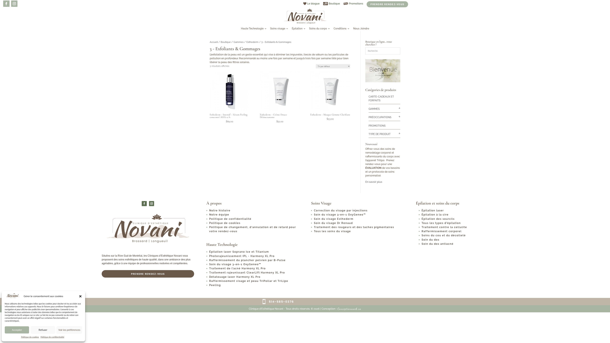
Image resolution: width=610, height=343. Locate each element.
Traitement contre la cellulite (444, 227)
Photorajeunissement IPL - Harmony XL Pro (242, 256)
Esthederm (252, 42)
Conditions (340, 28)
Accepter (17, 330)
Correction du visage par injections (341, 210)
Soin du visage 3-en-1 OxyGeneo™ (235, 264)
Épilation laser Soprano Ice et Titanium (239, 251)
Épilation (297, 28)
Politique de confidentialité (52, 337)
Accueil (214, 42)
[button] (80, 296)
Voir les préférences (69, 330)
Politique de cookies (30, 337)
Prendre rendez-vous (148, 273)
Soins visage (277, 28)
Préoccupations (380, 117)
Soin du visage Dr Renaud (333, 223)
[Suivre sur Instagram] (14, 3)
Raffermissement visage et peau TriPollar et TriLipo (248, 280)
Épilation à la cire (435, 214)
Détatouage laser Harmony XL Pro (235, 276)
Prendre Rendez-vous (387, 4)
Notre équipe (219, 214)
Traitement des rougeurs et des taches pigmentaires (354, 227)
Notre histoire (219, 210)
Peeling (215, 285)
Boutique (334, 3)
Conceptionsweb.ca (349, 308)
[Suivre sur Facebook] (6, 3)
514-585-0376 (281, 302)
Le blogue (313, 3)
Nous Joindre (361, 28)
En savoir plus (373, 181)
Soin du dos (430, 239)
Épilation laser (433, 210)
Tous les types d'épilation (441, 223)
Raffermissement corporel (442, 231)
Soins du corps (318, 28)
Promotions (356, 3)
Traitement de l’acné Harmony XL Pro (237, 268)
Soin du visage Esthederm (333, 218)
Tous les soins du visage (332, 231)
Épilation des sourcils (438, 218)
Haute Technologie (252, 28)
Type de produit (380, 134)
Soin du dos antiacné (438, 243)
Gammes (239, 42)
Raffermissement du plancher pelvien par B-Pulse (247, 260)
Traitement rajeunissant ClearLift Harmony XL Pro (247, 272)
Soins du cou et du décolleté (444, 235)
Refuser (43, 330)
